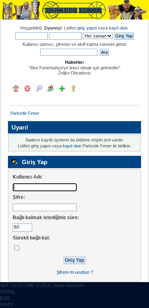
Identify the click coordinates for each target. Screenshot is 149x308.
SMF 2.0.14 (11, 285)
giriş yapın (87, 28)
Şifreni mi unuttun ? (74, 272)
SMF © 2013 (38, 285)
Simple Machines (68, 285)
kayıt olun (118, 28)
